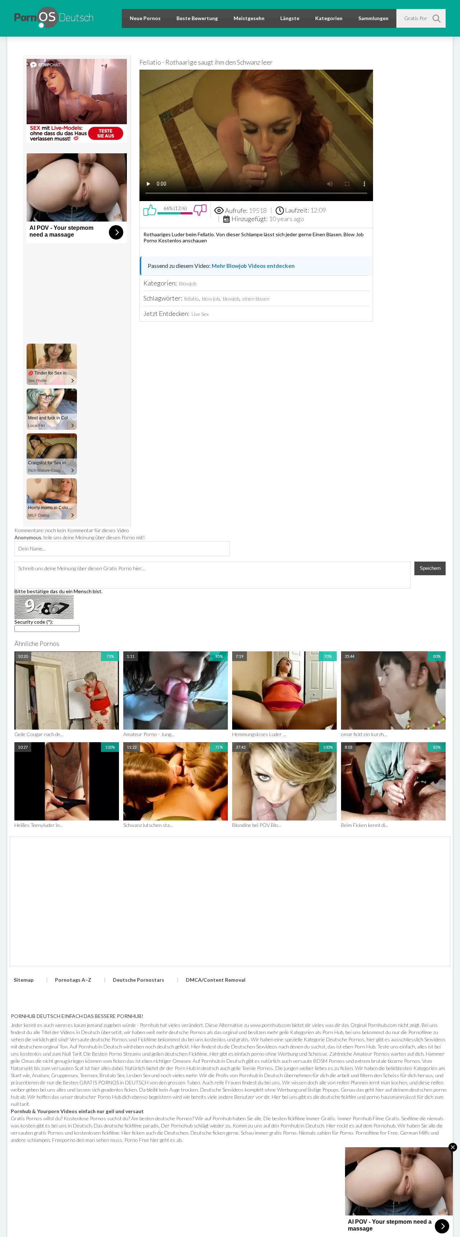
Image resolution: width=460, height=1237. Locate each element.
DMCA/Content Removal (215, 980)
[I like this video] (149, 210)
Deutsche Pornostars (138, 980)
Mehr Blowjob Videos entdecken (253, 265)
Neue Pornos (145, 18)
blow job (211, 299)
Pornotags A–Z (73, 980)
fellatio (191, 299)
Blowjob (187, 283)
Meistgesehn (249, 18)
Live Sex (200, 314)
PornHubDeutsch (53, 16)
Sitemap (23, 980)
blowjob (231, 299)
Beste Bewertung (197, 18)
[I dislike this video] (200, 210)
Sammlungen (373, 18)
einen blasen (256, 299)
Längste (289, 18)
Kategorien (328, 18)
